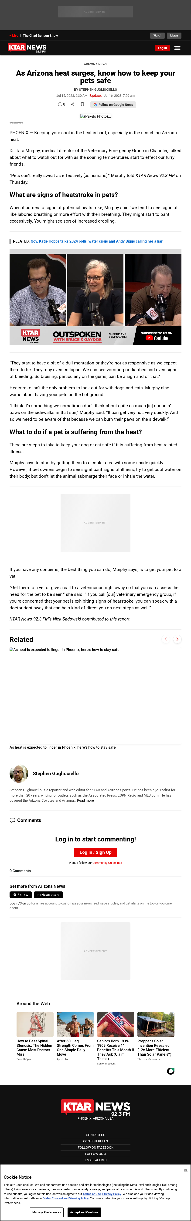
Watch (157, 35)
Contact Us (95, 1135)
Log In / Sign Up (96, 852)
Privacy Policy (111, 1194)
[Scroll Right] (177, 639)
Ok (186, 1170)
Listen (174, 35)
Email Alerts (95, 1160)
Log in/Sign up (20, 903)
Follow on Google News (116, 105)
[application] (95, 297)
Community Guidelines (107, 862)
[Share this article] (72, 104)
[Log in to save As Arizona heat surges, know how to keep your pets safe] (82, 104)
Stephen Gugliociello (56, 773)
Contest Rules (95, 1141)
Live (15, 35)
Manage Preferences (46, 1212)
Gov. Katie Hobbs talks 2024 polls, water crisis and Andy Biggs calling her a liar (97, 241)
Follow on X (95, 1154)
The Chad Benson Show (40, 35)
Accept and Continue (84, 1212)
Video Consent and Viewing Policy (66, 1198)
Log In (162, 48)
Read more (85, 800)
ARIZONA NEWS (95, 64)
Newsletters (50, 895)
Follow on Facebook (95, 1147)
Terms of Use (92, 1194)
